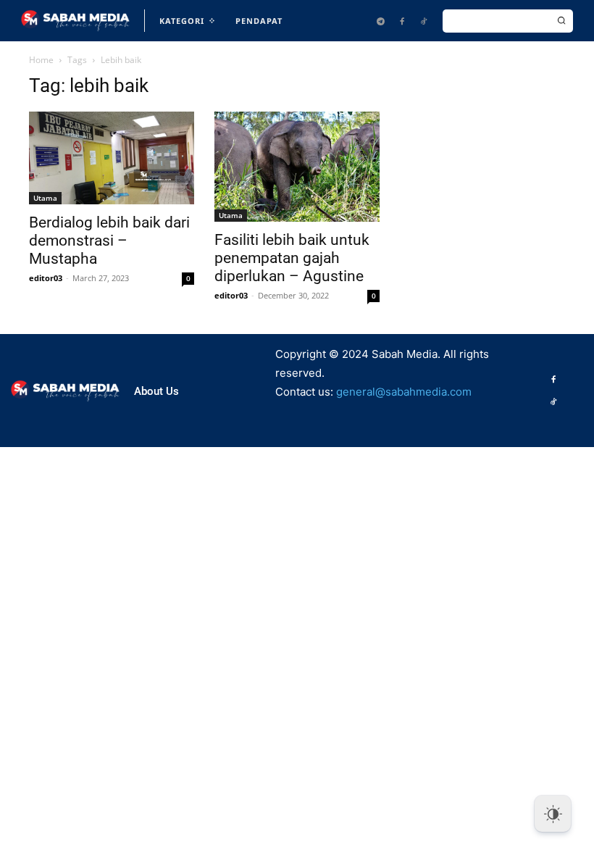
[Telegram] (380, 21)
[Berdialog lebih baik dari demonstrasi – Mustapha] (111, 158)
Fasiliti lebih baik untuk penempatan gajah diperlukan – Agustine (291, 258)
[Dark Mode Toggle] (552, 813)
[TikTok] (424, 21)
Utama (45, 198)
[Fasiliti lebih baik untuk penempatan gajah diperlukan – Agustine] (297, 167)
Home (41, 60)
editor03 (45, 277)
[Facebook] (402, 21)
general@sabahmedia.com (404, 392)
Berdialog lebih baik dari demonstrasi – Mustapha (109, 240)
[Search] (561, 21)
